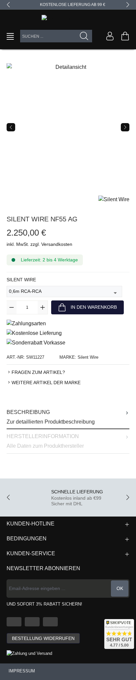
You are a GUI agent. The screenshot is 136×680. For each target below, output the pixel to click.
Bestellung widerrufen (43, 638)
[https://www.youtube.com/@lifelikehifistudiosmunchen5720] (14, 621)
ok (120, 588)
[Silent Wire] (113, 199)
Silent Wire (21, 279)
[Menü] (10, 36)
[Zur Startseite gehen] (68, 19)
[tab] (68, 417)
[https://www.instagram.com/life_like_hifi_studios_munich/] (50, 621)
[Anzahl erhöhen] (43, 307)
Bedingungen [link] (27, 538)
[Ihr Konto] (110, 36)
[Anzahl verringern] (12, 307)
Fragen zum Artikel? (38, 372)
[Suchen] (84, 36)
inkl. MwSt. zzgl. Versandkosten (39, 244)
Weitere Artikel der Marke (46, 382)
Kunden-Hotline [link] (30, 523)
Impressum (22, 670)
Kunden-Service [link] (31, 553)
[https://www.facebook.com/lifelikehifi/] (32, 621)
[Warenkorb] (125, 36)
